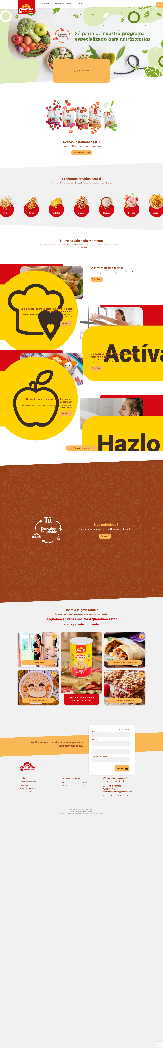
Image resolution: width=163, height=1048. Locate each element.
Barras (84, 786)
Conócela (81, 70)
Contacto (80, 3)
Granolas (64, 786)
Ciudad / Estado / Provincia (100, 756)
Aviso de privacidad (26, 792)
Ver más (95, 279)
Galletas (85, 782)
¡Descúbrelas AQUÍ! (80, 153)
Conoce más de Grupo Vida (28, 788)
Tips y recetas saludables (63, 3)
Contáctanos (24, 785)
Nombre (95, 740)
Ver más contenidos (81, 448)
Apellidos (94, 747)
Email (94, 731)
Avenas (64, 782)
